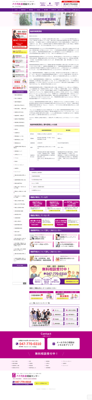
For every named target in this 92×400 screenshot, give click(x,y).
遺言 (30, 361)
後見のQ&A (17, 231)
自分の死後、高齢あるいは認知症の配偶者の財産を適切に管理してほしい (20, 244)
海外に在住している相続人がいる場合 (20, 197)
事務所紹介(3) (18, 143)
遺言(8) (16, 129)
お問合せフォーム (18, 154)
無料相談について (18, 151)
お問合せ (47, 363)
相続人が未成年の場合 (19, 200)
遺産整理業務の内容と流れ (20, 179)
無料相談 (47, 361)
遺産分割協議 (14, 363)
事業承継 (31, 365)
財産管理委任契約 (18, 224)
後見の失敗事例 (18, 235)
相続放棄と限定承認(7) (19, 122)
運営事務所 (48, 367)
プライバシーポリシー (19, 164)
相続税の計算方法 (15, 367)
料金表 (16, 161)
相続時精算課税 (36, 176)
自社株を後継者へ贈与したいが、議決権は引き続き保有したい (20, 259)
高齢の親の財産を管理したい (20, 176)
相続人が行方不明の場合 (20, 204)
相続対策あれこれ (32, 367)
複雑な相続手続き (18, 183)
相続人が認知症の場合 (19, 207)
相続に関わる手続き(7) (19, 105)
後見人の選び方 (18, 221)
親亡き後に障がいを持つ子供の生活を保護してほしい (20, 239)
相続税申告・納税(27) (19, 115)
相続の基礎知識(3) (18, 94)
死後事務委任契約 (18, 228)
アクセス (16, 158)
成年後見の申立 (18, 214)
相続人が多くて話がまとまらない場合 (20, 187)
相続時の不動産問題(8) (19, 119)
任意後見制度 (17, 217)
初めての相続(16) (18, 98)
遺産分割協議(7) (18, 101)
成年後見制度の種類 (19, 211)
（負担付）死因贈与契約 (38, 186)
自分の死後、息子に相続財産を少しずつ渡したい (20, 249)
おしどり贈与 (35, 183)
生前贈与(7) (17, 132)
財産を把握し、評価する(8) (20, 108)
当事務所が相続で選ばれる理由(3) (20, 147)
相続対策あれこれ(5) (19, 139)
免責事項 (16, 168)
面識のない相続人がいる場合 (20, 192)
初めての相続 (14, 361)
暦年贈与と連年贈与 (37, 172)
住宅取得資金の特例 (37, 179)
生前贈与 (31, 363)
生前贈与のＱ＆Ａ (36, 190)
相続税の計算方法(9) (19, 112)
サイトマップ (17, 171)
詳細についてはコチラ (37, 210)
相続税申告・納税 (15, 365)
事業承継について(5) (19, 136)
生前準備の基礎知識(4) (19, 125)
